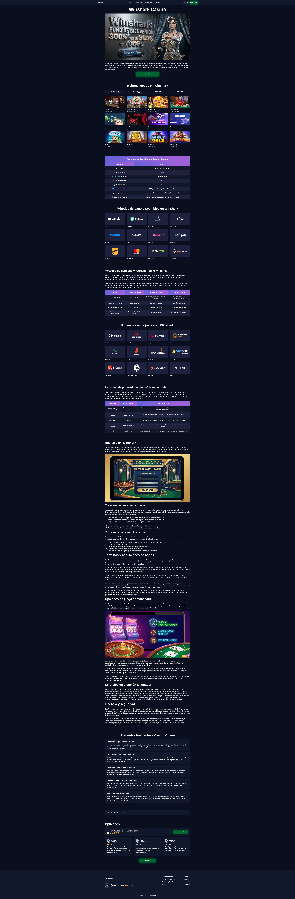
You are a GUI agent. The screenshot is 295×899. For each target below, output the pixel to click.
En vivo (135, 91)
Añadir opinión (181, 832)
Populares (114, 91)
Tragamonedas (178, 91)
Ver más (147, 860)
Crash (157, 91)
